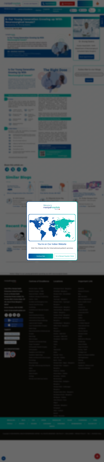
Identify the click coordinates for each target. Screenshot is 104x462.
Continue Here (41, 256)
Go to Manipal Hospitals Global (65, 256)
